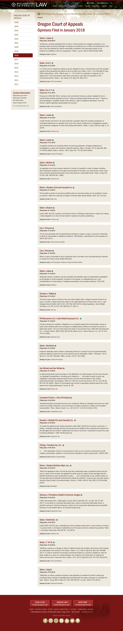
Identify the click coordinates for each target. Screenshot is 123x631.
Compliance (82, 609)
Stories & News (41, 609)
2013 (16, 76)
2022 (16, 38)
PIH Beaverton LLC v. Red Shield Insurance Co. (59, 318)
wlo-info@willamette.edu (21, 106)
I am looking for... (102, 3)
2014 (16, 72)
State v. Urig (45, 569)
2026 (16, 22)
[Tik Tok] (56, 620)
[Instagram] (50, 620)
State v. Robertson (48, 519)
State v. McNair (46, 162)
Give (110, 6)
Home (42, 13)
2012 (16, 80)
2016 (16, 63)
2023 (16, 34)
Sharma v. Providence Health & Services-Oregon (60, 494)
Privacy (90, 609)
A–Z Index (72, 609)
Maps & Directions (61, 609)
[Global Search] (111, 3)
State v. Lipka (45, 37)
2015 (16, 67)
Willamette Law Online (79, 14)
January (40, 17)
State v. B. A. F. (46, 89)
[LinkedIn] (61, 620)
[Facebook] (45, 620)
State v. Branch (46, 207)
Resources (60, 14)
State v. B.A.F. (45, 62)
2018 (107, 14)
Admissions (63, 6)
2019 (16, 51)
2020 (16, 47)
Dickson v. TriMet (47, 293)
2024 (16, 30)
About (55, 6)
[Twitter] (72, 620)
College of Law (50, 14)
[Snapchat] (77, 620)
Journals (67, 14)
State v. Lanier (46, 114)
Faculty (87, 6)
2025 (16, 26)
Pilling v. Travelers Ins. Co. (51, 444)
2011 (16, 84)
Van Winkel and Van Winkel (51, 368)
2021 (16, 43)
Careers (104, 6)
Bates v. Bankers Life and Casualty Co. (56, 187)
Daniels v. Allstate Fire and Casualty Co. (57, 420)
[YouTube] (67, 621)
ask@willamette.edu (87, 612)
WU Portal (91, 3)
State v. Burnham (47, 345)
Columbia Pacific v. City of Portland (55, 397)
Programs (72, 6)
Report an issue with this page (61, 615)
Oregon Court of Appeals (96, 14)
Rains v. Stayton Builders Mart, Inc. (54, 465)
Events (50, 609)
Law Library (95, 6)
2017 (16, 59)
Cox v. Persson (46, 227)
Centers (80, 6)
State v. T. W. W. (46, 542)
